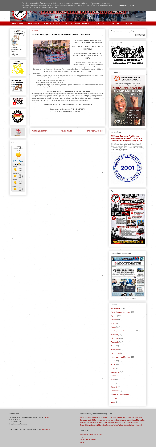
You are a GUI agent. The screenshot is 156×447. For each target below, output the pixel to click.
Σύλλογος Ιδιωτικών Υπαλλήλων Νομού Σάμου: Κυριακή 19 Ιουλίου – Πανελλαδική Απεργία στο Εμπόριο (126, 138)
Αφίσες (113, 327)
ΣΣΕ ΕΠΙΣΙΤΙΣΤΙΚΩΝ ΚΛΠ (120, 394)
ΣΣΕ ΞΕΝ (114, 398)
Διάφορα (114, 323)
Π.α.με (113, 361)
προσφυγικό (115, 372)
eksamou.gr (46, 429)
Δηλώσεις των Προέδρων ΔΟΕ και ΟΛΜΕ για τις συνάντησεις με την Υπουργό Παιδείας (109, 422)
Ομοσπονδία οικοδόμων (88, 440)
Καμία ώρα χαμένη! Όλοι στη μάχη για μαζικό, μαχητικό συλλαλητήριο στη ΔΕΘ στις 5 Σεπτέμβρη (112, 420)
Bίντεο (113, 364)
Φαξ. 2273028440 (15, 422)
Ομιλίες (113, 368)
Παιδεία (113, 376)
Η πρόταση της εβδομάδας (120, 357)
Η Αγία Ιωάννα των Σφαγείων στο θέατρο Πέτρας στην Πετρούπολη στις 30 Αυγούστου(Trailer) (111, 417)
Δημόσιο (114, 316)
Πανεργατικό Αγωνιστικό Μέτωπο (91, 434)
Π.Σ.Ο (82, 442)
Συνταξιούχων (116, 353)
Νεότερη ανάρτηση (39, 131)
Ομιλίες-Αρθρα (100, 23)
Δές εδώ (46, 417)
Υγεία (112, 346)
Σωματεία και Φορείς (52, 23)
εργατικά (114, 319)
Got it (132, 5)
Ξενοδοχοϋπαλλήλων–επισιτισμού (123, 331)
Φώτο (113, 379)
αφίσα (113, 402)
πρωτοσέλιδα (124, 298)
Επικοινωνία (115, 391)
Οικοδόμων (115, 338)
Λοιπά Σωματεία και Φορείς (120, 312)
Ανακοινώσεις (33, 23)
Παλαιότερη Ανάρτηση (94, 131)
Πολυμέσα (115, 23)
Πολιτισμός (128, 23)
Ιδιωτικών (114, 335)
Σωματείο (114, 387)
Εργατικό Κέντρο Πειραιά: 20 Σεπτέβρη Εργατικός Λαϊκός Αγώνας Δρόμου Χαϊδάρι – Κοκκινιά (111, 425)
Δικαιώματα (115, 349)
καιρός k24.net (18, 192)
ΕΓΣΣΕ (113, 383)
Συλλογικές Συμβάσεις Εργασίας (77, 23)
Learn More (122, 5)
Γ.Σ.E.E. (82, 437)
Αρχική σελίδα (17, 23)
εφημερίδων (133, 298)
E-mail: (11, 424)
